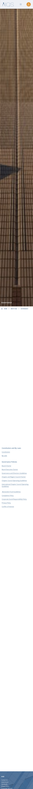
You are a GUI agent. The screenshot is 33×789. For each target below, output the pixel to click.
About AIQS (14, 308)
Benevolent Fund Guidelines (11, 492)
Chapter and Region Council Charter (14, 477)
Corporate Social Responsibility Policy (14, 499)
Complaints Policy (8, 495)
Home (5, 308)
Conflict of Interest (8, 507)
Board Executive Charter (10, 469)
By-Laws (4, 456)
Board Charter (6, 466)
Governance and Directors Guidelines (14, 473)
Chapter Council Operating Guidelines (14, 481)
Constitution (6, 452)
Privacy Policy (6, 503)
